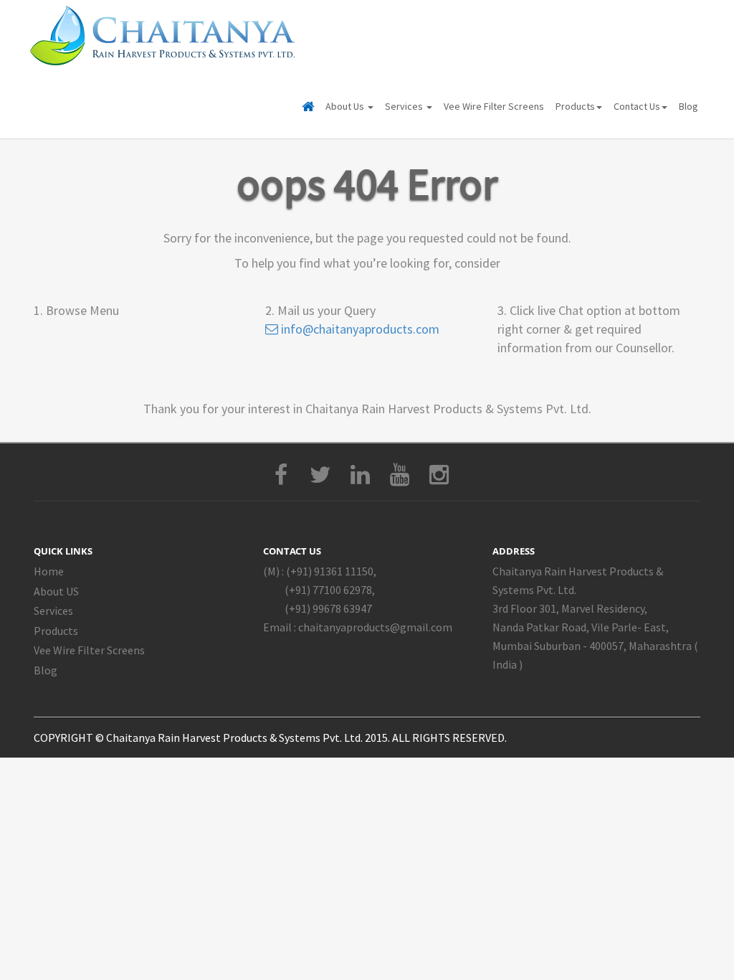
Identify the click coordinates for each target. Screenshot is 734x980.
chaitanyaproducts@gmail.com (375, 627)
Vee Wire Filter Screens (494, 106)
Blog (688, 106)
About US (56, 591)
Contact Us (637, 106)
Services (405, 106)
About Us (345, 106)
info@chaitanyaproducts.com (358, 329)
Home (49, 571)
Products (575, 106)
